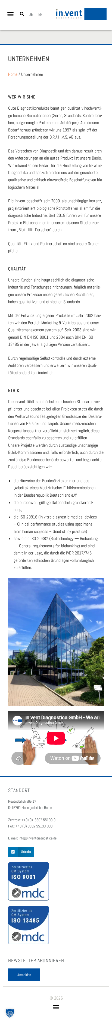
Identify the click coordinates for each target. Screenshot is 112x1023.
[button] (10, 14)
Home (12, 74)
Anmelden (24, 974)
